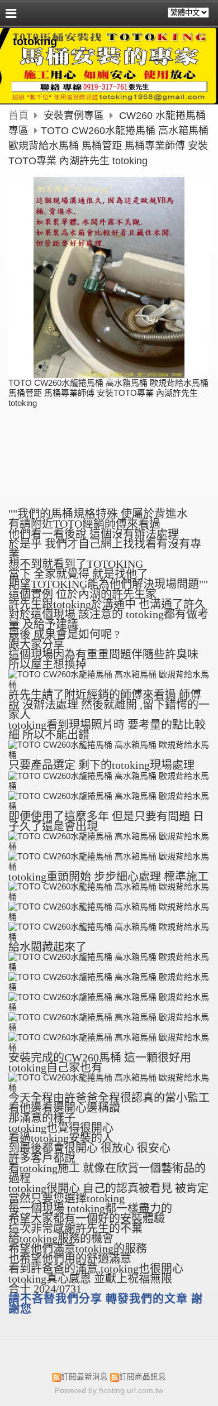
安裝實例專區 (75, 115)
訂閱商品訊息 (142, 1376)
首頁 (18, 115)
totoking (35, 41)
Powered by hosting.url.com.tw (109, 1390)
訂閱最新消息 (84, 1376)
